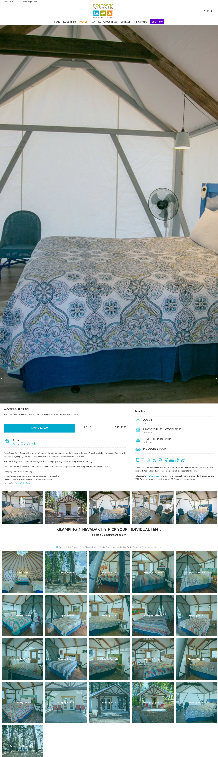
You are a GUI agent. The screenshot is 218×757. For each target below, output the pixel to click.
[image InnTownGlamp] (110, 508)
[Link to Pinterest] (212, 11)
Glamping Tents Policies (22, 483)
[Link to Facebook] (204, 11)
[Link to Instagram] (208, 11)
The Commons (153, 476)
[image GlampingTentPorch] (67, 508)
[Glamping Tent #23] (216, 378)
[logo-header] (109, 11)
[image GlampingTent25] (23, 508)
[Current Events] (2, 378)
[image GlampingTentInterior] (154, 508)
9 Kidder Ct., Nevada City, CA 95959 (15, 2)
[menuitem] (57, 22)
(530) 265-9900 (32, 2)
